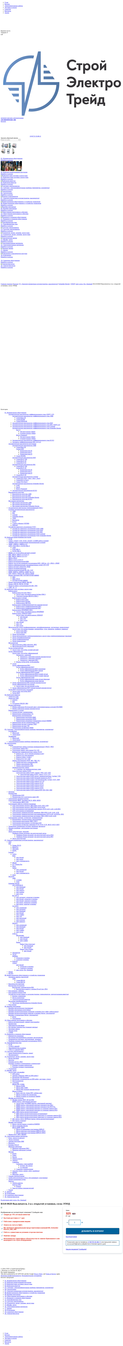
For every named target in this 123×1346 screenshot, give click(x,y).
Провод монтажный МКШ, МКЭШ (20, 582)
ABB (14, 511)
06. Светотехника (6, 193)
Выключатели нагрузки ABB (21, 494)
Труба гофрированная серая (25, 677)
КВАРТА (15, 847)
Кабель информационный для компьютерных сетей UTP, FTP (28, 565)
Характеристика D (26, 454)
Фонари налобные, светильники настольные (23, 828)
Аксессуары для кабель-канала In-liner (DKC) (31, 594)
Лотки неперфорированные (21, 637)
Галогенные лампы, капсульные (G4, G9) (25, 750)
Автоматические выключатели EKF (24, 457)
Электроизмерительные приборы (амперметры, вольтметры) (28, 741)
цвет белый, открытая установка (26, 899)
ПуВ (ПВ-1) (16, 549)
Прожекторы (12, 793)
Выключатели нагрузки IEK (21, 496)
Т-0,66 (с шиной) (14, 1046)
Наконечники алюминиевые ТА (22, 714)
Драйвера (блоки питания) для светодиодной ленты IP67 (34, 837)
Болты (14, 1153)
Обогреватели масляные (16, 1025)
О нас (6, 2)
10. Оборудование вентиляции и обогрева (14, 214)
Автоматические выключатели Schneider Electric (28, 483)
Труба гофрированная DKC (21, 665)
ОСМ (10, 1044)
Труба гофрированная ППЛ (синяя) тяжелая (34, 676)
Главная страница (6, 284)
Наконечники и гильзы (16, 710)
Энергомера (16, 734)
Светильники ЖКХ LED (20, 802)
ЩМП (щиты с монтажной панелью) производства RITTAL (35, 1107)
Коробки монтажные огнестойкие (19, 1010)
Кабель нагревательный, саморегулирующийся (23, 1022)
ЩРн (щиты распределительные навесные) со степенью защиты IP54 (39, 1117)
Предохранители (17, 1081)
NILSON (11, 876)
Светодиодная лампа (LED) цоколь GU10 (29, 783)
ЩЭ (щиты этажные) (19, 1120)
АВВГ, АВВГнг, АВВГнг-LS (17, 544)
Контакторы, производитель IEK (23, 987)
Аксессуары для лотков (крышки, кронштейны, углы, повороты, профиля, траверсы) (40, 629)
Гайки (14, 1155)
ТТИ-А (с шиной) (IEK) (16, 1049)
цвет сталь (19, 894)
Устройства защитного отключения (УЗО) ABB (27, 528)
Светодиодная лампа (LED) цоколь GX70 (29, 788)
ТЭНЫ (10, 1032)
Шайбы (14, 1172)
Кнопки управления (19, 996)
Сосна (14, 663)
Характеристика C (26, 452)
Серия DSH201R (21, 421)
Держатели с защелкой (23, 655)
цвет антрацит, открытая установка (27, 897)
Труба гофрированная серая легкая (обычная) (35, 679)
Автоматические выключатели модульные (22, 444)
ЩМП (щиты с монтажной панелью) (24, 1101)
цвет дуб (19, 624)
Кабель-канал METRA (23, 603)
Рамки (18, 942)
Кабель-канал (12, 591)
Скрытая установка (22, 959)
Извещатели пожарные (16, 1036)
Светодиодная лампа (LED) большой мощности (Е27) (33, 778)
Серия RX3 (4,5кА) (22, 480)
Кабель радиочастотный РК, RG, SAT (20, 570)
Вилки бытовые (13, 1058)
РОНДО (15, 961)
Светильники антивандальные (18, 798)
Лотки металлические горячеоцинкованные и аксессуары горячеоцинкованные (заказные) (42, 636)
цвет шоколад (20, 921)
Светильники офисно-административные (22, 804)
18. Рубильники (6, 255)
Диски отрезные (13, 1139)
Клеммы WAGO (13, 1145)
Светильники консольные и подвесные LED (27, 823)
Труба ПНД (16, 693)
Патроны (11, 792)
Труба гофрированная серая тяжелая (32, 681)
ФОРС (14, 850)
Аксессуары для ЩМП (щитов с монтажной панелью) (34, 1103)
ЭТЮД (72, 284)
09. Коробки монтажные (9, 208)
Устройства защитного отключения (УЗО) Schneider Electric (31, 535)
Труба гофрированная (15, 651)
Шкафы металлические (16, 1098)
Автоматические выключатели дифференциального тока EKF (32, 423)
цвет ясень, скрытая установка (26, 904)
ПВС (14, 577)
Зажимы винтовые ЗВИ (16, 1141)
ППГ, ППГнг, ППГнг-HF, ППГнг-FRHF (21, 573)
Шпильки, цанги (17, 1174)
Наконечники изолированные (22, 715)
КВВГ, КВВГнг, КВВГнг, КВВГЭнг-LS (21, 572)
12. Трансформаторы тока (9, 224)
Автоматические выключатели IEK (23, 464)
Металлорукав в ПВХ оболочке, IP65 (24, 644)
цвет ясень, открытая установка (26, 902)
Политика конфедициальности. (11, 1275)
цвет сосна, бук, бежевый (84, 284)
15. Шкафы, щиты (7, 240)
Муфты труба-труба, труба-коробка (27, 662)
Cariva (14, 854)
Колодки (11, 1060)
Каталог (7, 4)
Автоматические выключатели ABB (24, 445)
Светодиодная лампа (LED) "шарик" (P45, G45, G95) (33, 772)
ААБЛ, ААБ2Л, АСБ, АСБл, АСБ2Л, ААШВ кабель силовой (28, 541)
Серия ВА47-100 (21, 459)
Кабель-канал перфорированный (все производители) (30, 605)
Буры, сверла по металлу (16, 1138)
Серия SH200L (21, 456)
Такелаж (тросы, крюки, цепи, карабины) (25, 1171)
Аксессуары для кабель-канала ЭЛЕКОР (29, 615)
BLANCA (15, 895)
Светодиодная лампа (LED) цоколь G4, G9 (30, 781)
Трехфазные (12, 736)
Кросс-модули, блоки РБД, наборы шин (29, 1093)
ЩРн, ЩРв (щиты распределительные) (25, 1112)
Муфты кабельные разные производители (26, 708)
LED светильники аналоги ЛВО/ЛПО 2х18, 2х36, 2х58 (30, 805)
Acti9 (18, 485)
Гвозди (14, 1157)
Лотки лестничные (18, 634)
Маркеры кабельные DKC (20, 1148)
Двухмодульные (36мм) (27, 431)
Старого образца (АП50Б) (20, 523)
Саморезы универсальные (24, 1169)
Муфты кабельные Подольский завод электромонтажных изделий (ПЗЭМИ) (37, 707)
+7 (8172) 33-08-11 (94, 1242)
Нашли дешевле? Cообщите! (76, 1249)
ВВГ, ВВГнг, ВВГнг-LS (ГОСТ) (18, 554)
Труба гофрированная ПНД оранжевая (32, 669)
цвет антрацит (21, 909)
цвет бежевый (20, 887)
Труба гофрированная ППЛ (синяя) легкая (34, 674)
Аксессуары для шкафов (16, 1072)
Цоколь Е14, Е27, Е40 (23, 759)
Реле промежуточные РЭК (17, 992)
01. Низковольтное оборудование (11, 158)
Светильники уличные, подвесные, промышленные (25, 818)
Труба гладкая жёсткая (15, 648)
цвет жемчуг (20, 890)
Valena (14, 868)
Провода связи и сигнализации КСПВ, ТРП (22, 586)
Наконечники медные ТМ (20, 726)
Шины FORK (20, 1086)
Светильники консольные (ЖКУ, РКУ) (25, 821)
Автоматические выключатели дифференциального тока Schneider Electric (36, 428)
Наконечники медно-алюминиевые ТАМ (25, 722)
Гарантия (8, 9)
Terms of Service (51, 1274)
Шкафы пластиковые (15, 1122)
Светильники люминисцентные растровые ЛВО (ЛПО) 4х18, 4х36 (34, 816)
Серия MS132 (20, 982)
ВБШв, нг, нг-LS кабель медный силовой (22, 553)
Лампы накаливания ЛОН (24, 766)
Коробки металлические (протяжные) (20, 1008)
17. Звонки (4, 250)
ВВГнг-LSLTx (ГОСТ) (15, 560)
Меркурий (15, 733)
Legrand (14, 515)
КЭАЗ (14, 521)
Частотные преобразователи (17, 1001)
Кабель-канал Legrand (19, 598)
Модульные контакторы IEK (21, 504)
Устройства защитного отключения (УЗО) (22, 527)
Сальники (15, 1082)
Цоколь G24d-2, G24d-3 (24, 757)
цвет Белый (24, 617)
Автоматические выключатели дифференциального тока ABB (32, 416)
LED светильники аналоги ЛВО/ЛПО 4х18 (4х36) (28, 807)
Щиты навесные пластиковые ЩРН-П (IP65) (31, 1133)
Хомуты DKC (16, 1184)
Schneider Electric (64, 284)
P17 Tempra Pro (17, 864)
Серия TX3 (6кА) (21, 482)
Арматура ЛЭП (13, 696)
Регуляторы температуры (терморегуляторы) (23, 1027)
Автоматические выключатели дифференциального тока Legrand (33, 426)
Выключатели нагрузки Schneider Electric (25, 497)
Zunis (14, 875)
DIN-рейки (16, 1074)
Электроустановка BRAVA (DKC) (27, 596)
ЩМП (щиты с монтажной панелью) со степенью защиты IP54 (36, 1110)
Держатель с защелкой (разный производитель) (35, 657)
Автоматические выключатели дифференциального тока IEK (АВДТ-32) (36, 425)
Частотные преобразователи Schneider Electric (27, 1003)
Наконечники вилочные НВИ (26, 717)
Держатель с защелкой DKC (29, 660)
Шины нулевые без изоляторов (26, 1094)
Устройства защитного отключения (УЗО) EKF (27, 530)
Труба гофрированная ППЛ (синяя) (27, 672)
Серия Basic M (21, 418)
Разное (10, 1190)
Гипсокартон (16, 1018)
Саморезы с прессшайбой (24, 1164)
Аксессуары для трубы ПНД (21, 691)
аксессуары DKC (21, 631)
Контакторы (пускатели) (16, 985)
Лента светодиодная (19, 838)
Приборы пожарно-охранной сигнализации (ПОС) (25, 1041)
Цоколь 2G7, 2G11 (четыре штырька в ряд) (30, 753)
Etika (13, 856)
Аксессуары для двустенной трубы (27, 686)
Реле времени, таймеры (16, 991)
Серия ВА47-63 (21, 463)
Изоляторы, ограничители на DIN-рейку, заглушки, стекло (31, 1079)
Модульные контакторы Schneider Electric (25, 506)
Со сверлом (24, 1167)
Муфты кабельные (14, 705)
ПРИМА (15, 956)
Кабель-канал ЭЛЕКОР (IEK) (22, 613)
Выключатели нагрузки (16, 492)
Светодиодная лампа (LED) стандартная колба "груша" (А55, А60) (38, 779)
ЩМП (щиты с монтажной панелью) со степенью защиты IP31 (36, 1108)
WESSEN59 (16, 953)
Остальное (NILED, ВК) (20, 703)
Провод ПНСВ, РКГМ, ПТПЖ (18, 584)
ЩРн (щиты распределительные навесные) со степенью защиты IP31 (39, 1115)
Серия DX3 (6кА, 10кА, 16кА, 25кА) (28, 478)
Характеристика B (26, 451)
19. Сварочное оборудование (10, 260)
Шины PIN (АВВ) (22, 1088)
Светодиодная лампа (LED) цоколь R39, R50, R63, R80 (34, 790)
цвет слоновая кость (22, 861)
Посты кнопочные (18, 998)
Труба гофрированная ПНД (25, 667)
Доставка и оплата (11, 7)
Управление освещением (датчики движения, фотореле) (26, 826)
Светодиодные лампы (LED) (21, 771)
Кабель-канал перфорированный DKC (28, 606)
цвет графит (20, 914)
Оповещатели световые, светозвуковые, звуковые (24, 1039)
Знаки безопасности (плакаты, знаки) (20, 1053)
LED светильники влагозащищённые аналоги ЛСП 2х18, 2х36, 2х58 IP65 (36, 809)
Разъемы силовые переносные (22, 1065)
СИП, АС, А (12, 587)
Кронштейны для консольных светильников (26, 819)
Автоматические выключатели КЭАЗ (24, 490)
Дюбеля (14, 1160)
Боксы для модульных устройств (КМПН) (26, 1124)
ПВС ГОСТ (16, 579)
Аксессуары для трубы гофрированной (25, 653)
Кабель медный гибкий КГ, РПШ (19, 567)
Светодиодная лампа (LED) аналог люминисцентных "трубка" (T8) (38, 776)
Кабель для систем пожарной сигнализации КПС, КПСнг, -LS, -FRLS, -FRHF (33, 563)
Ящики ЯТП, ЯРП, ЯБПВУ (17, 1134)
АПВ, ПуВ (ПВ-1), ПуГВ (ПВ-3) (19, 546)
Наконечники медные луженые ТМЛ (24, 724)
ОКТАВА (15, 849)
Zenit (17, 882)
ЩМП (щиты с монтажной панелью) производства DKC (34, 1105)
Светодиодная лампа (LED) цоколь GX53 (29, 786)
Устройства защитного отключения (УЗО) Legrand (28, 534)
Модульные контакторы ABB (22, 502)
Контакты (8, 11)
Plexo (14, 866)
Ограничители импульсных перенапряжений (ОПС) (25, 508)
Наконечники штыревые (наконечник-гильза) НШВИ (33, 721)
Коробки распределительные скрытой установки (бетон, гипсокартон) (31, 1013)
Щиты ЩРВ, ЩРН (18, 1127)
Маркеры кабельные (15, 1146)
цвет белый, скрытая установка (26, 901)
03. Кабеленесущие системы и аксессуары (14, 177)
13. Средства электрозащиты (10, 229)
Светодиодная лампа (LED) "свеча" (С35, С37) (35, 774)
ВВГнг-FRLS (12, 558)
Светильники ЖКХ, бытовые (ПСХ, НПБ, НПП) (24, 800)
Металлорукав (13, 643)
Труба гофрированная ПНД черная (31, 670)
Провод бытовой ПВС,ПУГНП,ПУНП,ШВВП (23, 575)
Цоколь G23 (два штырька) (25, 755)
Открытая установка (23, 958)
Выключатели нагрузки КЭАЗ (22, 499)
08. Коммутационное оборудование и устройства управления (21, 203)
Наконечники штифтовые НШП (22, 727)
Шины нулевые (17, 1091)
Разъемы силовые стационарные (23, 1067)
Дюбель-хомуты (17, 1183)
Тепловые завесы (14, 1029)
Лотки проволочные (19, 641)
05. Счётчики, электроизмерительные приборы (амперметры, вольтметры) (25, 188)
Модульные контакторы (16, 501)
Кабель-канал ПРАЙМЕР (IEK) (22, 610)
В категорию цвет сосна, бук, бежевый (13, 1200)
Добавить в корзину (92, 1231)
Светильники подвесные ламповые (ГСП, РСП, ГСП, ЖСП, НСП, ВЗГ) (36, 824)
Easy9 (18, 487)
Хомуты (11, 1181)
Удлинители (12, 1069)
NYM (10, 539)
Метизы (11, 1152)
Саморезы (15, 1162)
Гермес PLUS (16, 845)
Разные (18, 1186)
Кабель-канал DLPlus (23, 601)
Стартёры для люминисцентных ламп (28, 769)
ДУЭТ (14, 954)
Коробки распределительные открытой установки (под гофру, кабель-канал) (33, 1011)
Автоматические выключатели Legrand (25, 476)
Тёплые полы (12, 1030)
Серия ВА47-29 (21, 461)
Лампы (10, 745)
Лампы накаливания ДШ (24, 764)
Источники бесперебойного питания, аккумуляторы (25, 1037)
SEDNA (15, 923)
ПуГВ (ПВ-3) (16, 551)
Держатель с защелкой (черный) (30, 658)
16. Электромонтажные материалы (12, 245)
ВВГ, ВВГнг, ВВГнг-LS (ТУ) (17, 556)
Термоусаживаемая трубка (17, 1179)
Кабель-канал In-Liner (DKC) (21, 592)
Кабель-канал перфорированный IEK (28, 608)
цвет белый (20, 622)
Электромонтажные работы (14, 6)
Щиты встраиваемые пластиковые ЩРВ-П (30, 1129)
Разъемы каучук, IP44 (15, 1062)
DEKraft (15, 525)
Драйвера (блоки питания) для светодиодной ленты (29, 833)
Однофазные (12, 731)
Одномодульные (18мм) (28, 433)
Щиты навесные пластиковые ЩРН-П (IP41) (31, 1131)
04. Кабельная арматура (8, 182)
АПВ (14, 547)
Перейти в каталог (7, 160)
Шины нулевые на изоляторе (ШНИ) (28, 1096)
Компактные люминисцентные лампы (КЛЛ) (27, 752)
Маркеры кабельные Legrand (21, 1150)
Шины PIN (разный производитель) (28, 1089)
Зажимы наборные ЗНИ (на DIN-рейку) (25, 1075)
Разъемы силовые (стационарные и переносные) (24, 1063)
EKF (9, 842)
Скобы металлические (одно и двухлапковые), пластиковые (28, 1178)
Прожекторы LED (18, 795)
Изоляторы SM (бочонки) (20, 1077)
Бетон (14, 1017)
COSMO (19, 880)
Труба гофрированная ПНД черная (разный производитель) (32, 688)
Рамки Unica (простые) (27, 944)
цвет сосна (19, 625)
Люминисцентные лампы (20, 767)
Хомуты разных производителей (23, 1188)
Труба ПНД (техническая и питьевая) (20, 689)
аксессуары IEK (21, 632)
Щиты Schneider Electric (20, 1126)
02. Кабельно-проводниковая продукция (14, 172)
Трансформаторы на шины (17, 1048)
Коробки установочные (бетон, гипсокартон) (23, 1015)
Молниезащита (13, 1055)
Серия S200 (20, 449)
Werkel (10, 972)
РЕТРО (10, 973)
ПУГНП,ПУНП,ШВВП (20, 580)
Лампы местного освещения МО (27, 762)
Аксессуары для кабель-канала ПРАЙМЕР (30, 612)
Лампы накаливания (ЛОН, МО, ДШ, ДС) (26, 760)
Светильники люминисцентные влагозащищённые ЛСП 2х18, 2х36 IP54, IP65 (38, 814)
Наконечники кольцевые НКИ (26, 719)
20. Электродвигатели (8, 265)
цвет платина (20, 920)
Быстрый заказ (71, 1237)
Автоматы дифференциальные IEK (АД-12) (26, 442)
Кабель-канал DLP (22, 599)
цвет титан (19, 932)
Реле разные (12, 1004)
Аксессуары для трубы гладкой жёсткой (25, 650)
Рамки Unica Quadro (26, 949)
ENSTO (14, 700)
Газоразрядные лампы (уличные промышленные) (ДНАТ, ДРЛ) (33, 747)
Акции (7, 13)
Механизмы (20, 935)
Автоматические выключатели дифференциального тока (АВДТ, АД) (31, 414)
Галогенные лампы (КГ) (20, 748)
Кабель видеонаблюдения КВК (18, 561)
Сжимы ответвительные (16, 1176)
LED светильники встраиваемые (23, 811)
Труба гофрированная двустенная (23, 684)
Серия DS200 (20, 419)
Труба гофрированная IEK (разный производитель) (29, 682)
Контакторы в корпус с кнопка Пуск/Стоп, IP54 (31, 989)
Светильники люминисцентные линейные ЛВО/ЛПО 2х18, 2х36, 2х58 (35, 812)
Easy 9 (18, 430)
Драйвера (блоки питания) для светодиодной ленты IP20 (34, 835)
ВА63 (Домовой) (21, 435)
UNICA (14, 933)
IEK (13, 513)
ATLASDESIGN (17, 885)
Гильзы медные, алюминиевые (22, 712)
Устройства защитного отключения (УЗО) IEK (27, 532)
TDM (14, 518)
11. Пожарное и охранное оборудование (14, 219)
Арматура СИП (13, 698)
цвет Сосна (23, 620)
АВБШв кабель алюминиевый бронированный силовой (26, 542)
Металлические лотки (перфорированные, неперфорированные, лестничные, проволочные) (38, 627)
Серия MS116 (20, 980)
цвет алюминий (21, 869)
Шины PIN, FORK (18, 1084)
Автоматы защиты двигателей (18, 977)
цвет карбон (20, 892)
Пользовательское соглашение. (32, 1275)
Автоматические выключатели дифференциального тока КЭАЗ (33, 440)
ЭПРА (10, 830)
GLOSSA (15, 906)
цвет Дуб (23, 618)
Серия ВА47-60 (21, 475)
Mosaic (14, 863)
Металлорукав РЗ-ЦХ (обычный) (23, 646)
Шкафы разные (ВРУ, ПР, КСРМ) (23, 1100)
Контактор (15, 520)
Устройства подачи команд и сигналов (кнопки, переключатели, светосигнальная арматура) (38, 994)
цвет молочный (21, 918)
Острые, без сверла (26, 1165)
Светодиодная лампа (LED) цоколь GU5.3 (30, 785)
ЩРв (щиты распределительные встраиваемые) (31, 1114)
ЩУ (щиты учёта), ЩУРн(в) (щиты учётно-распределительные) (33, 1119)
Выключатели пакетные (16, 984)
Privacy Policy (38, 1274)
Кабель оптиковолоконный (17, 568)
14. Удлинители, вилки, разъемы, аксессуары (15, 234)
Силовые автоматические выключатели (21, 509)
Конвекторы (12, 1024)
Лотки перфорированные (20, 639)
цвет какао (19, 859)
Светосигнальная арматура (21, 999)
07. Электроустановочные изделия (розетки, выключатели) (20, 198)
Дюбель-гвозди (17, 1159)
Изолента (11, 1143)
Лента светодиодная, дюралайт (18, 831)
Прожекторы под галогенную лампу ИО (25, 797)
